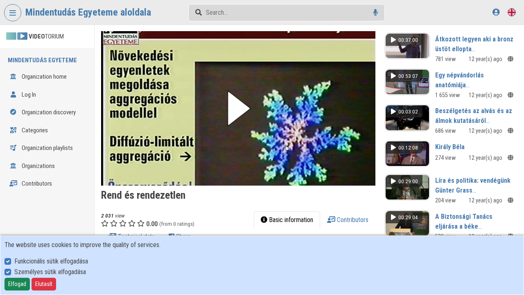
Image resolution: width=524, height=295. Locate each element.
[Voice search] (375, 12)
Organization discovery (48, 112)
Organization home (43, 76)
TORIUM (46, 36)
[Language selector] (512, 12)
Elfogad (17, 284)
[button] (238, 108)
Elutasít (43, 284)
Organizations (37, 166)
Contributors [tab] (351, 220)
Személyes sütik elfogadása (50, 272)
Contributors (36, 183)
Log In (28, 94)
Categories (34, 130)
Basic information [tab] (290, 220)
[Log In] (495, 12)
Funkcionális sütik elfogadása (51, 261)
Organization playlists (46, 148)
